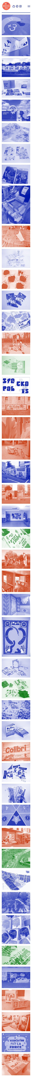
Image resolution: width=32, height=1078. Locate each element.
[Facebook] (17, 6)
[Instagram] (20, 6)
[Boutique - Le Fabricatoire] (13, 6)
